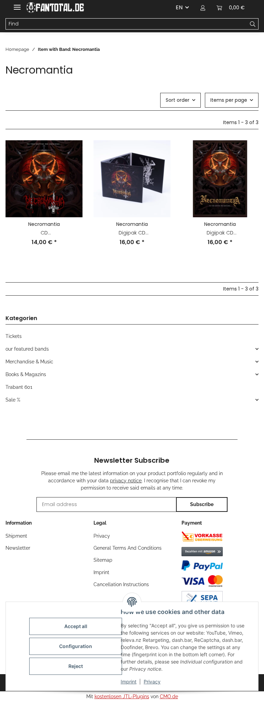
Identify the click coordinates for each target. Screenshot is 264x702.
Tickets (14, 336)
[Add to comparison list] (70, 152)
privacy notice (126, 480)
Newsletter (18, 548)
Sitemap (103, 560)
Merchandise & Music (29, 361)
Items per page (228, 100)
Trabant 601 (19, 387)
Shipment (16, 536)
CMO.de (169, 696)
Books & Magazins (26, 374)
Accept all (75, 626)
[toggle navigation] (17, 4)
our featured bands (27, 349)
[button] (203, 7)
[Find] (252, 24)
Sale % (13, 400)
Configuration (75, 646)
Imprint (128, 681)
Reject (75, 666)
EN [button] (179, 7)
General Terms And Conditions (128, 548)
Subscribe (201, 504)
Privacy (152, 681)
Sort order (177, 100)
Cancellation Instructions (121, 584)
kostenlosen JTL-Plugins (122, 696)
